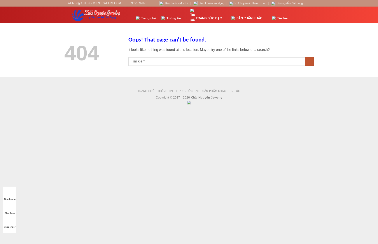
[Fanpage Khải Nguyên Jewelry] (307, 3)
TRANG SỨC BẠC (209, 18)
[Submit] (309, 61)
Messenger (10, 227)
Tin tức (282, 18)
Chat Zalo (10, 213)
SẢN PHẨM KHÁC (249, 18)
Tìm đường (10, 199)
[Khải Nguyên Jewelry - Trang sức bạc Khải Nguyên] (96, 15)
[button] (293, 15)
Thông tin (173, 18)
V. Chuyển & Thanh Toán (250, 3)
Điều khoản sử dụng (211, 3)
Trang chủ (148, 18)
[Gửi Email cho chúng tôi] (311, 3)
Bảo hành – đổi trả (176, 3)
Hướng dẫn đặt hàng (289, 3)
